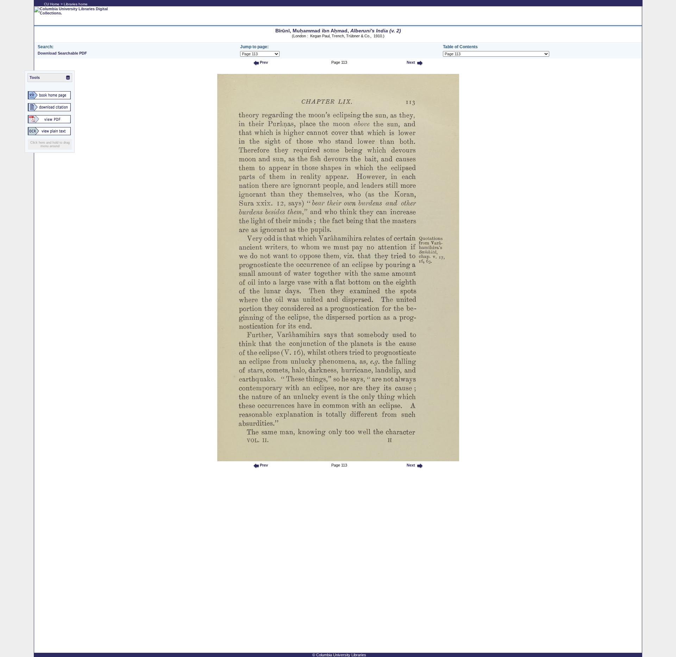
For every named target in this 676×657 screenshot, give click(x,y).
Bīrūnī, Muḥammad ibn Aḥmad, (338, 30)
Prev (263, 62)
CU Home (52, 4)
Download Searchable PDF (62, 53)
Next (410, 62)
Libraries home (76, 4)
